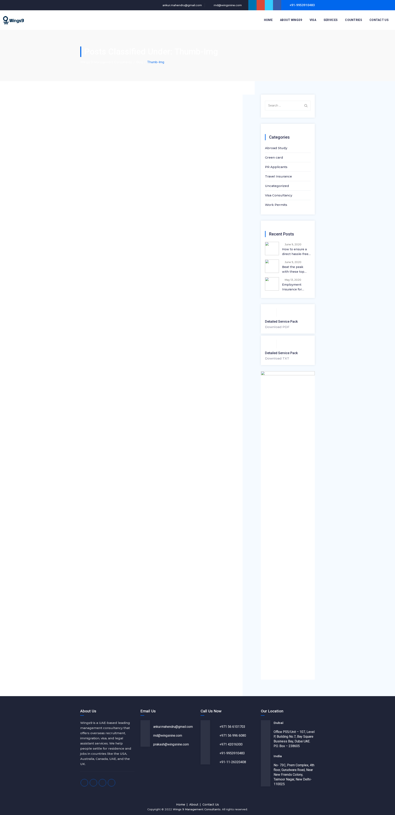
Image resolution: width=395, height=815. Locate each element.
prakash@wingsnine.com (171, 744)
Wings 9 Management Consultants (197, 809)
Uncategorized (277, 186)
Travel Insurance (278, 176)
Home (268, 20)
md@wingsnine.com (227, 5)
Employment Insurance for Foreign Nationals (295, 287)
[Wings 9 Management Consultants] (13, 20)
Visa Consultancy (278, 195)
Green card (274, 157)
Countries (353, 20)
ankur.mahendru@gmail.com (182, 5)
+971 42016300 (231, 744)
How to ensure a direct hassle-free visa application (295, 251)
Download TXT (277, 358)
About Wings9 (291, 20)
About (193, 804)
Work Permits (276, 205)
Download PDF (277, 327)
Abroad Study (276, 148)
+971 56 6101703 (232, 727)
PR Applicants (276, 167)
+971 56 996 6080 (233, 735)
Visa (313, 20)
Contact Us (379, 20)
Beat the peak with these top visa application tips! (293, 269)
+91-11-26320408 (233, 762)
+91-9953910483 (232, 753)
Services (331, 20)
